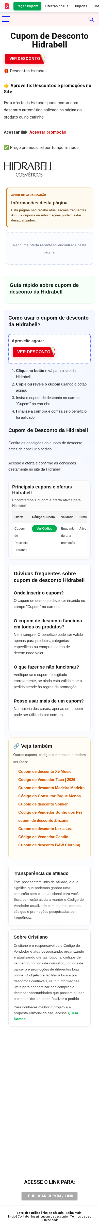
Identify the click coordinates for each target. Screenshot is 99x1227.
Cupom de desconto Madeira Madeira (51, 788)
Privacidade (50, 1220)
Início (11, 1216)
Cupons (81, 6)
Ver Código (44, 528)
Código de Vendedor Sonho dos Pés (50, 812)
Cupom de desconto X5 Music (44, 771)
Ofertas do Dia (57, 6)
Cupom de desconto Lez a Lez (45, 828)
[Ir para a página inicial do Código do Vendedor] (7, 6)
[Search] (91, 19)
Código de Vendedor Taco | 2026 (46, 779)
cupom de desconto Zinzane (43, 820)
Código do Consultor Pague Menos (49, 796)
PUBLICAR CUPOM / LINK (50, 1196)
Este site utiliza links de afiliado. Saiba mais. (49, 1213)
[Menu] (6, 19)
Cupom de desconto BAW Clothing (49, 845)
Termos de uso (80, 1216)
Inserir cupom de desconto (49, 1216)
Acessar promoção (47, 132)
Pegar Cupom (27, 6)
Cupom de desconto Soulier (43, 804)
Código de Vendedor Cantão (43, 837)
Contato (23, 1216)
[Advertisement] (49, 1091)
